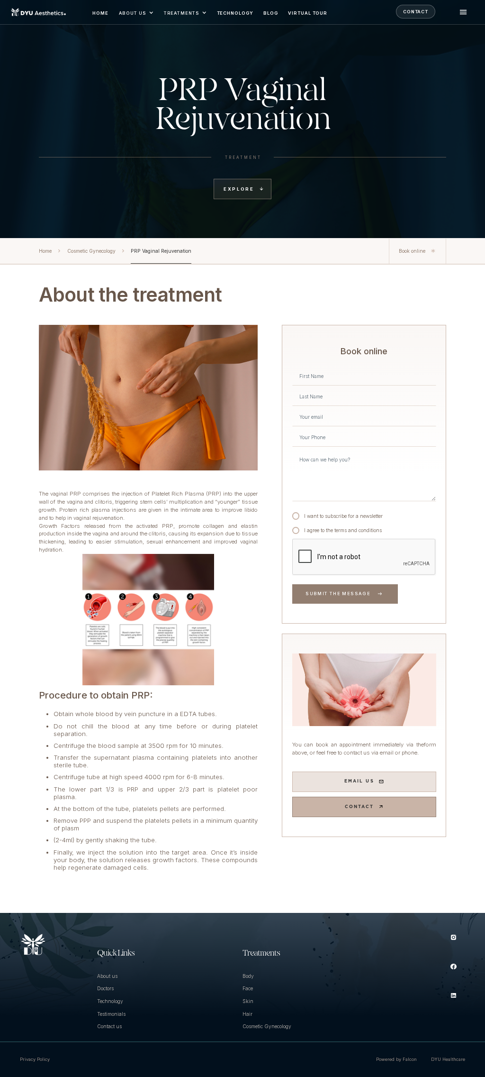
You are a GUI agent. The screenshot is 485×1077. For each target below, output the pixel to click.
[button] (135, 12)
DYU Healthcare (448, 1059)
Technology (110, 1001)
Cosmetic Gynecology (266, 1026)
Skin (247, 1001)
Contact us (109, 1026)
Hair (247, 1014)
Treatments (261, 953)
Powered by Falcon (396, 1059)
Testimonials (111, 1014)
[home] (39, 12)
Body (248, 976)
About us (107, 976)
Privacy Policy (35, 1059)
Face (247, 988)
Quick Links (116, 953)
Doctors (105, 988)
